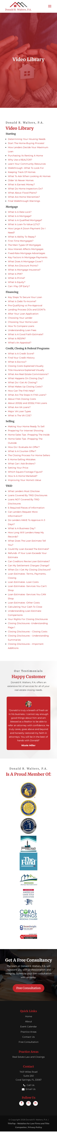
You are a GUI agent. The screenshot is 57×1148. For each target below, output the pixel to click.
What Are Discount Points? (23, 265)
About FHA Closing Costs (22, 399)
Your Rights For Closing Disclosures (28, 619)
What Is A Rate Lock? (20, 212)
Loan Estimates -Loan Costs (23, 582)
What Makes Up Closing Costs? (25, 386)
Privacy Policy (35, 1127)
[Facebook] (21, 1103)
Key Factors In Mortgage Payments (27, 257)
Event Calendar (28, 1026)
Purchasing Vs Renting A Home (25, 155)
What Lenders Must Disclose (24, 491)
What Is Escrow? (17, 361)
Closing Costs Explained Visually (26, 366)
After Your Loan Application (23, 313)
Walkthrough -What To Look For (26, 168)
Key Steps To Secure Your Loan (25, 297)
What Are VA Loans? (19, 407)
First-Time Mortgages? (20, 240)
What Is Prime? (16, 278)
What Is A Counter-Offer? (22, 451)
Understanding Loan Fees (22, 330)
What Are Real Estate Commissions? (28, 374)
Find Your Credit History (21, 357)
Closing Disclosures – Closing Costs (27, 631)
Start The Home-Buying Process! (26, 143)
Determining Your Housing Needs (26, 139)
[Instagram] (28, 1103)
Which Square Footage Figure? (25, 471)
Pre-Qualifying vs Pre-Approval (25, 305)
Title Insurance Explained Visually (26, 370)
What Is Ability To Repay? (22, 236)
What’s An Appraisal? (19, 342)
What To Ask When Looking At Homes (29, 176)
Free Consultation (28, 988)
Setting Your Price (18, 467)
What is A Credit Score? (21, 353)
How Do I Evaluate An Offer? (24, 447)
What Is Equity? (16, 282)
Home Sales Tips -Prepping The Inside (29, 434)
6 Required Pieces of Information (26, 507)
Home (28, 1016)
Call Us (30, 1085)
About (28, 1021)
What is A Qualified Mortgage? (25, 220)
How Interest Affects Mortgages (25, 249)
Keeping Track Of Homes (21, 172)
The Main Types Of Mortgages (24, 245)
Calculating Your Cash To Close (25, 606)
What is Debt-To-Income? (22, 301)
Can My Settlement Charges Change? (28, 565)
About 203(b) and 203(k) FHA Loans (27, 403)
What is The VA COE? (20, 415)
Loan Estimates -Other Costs (24, 602)
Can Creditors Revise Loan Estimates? (29, 561)
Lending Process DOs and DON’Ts (26, 309)
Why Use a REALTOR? (20, 159)
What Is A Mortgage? (20, 216)
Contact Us (28, 1036)
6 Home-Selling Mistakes (21, 459)
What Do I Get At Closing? (22, 382)
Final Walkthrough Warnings (24, 201)
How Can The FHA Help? (21, 390)
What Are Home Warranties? (24, 196)
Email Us (30, 1089)
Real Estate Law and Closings (28, 1056)
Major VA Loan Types (19, 411)
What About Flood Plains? (22, 192)
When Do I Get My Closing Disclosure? (29, 569)
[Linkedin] (35, 1103)
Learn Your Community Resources (27, 163)
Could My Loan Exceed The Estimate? (28, 549)
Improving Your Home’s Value (24, 480)
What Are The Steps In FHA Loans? (27, 394)
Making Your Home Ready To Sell (26, 426)
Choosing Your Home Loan (23, 322)
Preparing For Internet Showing (25, 430)
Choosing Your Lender (20, 317)
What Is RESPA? (17, 338)
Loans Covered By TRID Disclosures (27, 495)
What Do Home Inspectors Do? (25, 188)
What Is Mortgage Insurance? (24, 269)
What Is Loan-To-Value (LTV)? (24, 224)
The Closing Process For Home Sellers (29, 455)
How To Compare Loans (21, 326)
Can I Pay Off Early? (19, 286)
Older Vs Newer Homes (21, 180)
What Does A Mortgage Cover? (25, 261)
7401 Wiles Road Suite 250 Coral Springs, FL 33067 (28, 1075)
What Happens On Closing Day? (26, 378)
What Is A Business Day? (21, 528)
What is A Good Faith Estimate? (25, 334)
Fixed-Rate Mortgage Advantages (26, 253)
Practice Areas (28, 1031)
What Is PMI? (15, 273)
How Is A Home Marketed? (22, 476)
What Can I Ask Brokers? (21, 463)
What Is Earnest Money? (21, 184)
